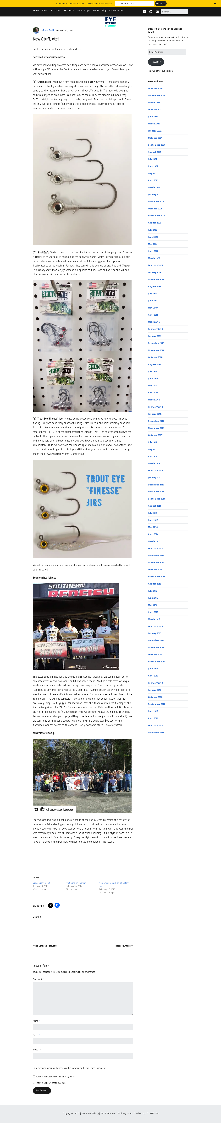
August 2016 (154, 505)
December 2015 (156, 555)
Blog (104, 10)
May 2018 (152, 385)
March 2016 (154, 541)
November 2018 (156, 350)
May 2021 (152, 173)
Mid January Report (41, 882)
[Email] (157, 11)
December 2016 (156, 484)
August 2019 (154, 286)
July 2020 (152, 229)
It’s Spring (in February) (76, 882)
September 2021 (156, 144)
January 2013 (154, 689)
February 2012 (155, 725)
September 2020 (156, 215)
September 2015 (156, 576)
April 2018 (153, 392)
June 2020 (153, 236)
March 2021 (154, 187)
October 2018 (155, 357)
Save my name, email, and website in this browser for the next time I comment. (69, 1068)
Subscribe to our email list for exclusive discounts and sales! (84, 3)
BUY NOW (55, 10)
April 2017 (153, 456)
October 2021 (155, 137)
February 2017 (155, 470)
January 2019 (154, 336)
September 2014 (156, 661)
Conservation (116, 10)
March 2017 (154, 463)
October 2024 (155, 88)
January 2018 (154, 413)
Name (36, 1020)
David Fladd (48, 30)
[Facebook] (145, 11)
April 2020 (153, 251)
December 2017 (156, 421)
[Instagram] (151, 11)
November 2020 (156, 201)
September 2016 (156, 498)
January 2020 (154, 272)
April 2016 (153, 534)
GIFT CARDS (68, 10)
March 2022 (154, 123)
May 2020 (152, 244)
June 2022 (153, 116)
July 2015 (152, 590)
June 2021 (153, 166)
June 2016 (153, 520)
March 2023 (154, 102)
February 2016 (155, 548)
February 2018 (155, 406)
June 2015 (153, 597)
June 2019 (153, 300)
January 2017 (154, 477)
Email (36, 1035)
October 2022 (155, 109)
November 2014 (156, 647)
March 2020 (154, 258)
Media (96, 10)
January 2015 (154, 633)
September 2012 (156, 704)
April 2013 (153, 675)
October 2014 (155, 654)
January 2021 (154, 194)
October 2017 (155, 435)
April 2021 (153, 180)
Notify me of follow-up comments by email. (55, 1076)
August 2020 (154, 222)
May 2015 (152, 604)
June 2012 (153, 711)
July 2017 (152, 442)
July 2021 (152, 159)
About (45, 10)
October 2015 (155, 569)
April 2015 (153, 612)
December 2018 (156, 343)
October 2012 (155, 697)
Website (37, 1049)
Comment (38, 979)
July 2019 (152, 293)
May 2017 (152, 449)
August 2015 (154, 583)
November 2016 (156, 491)
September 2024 (156, 95)
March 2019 (154, 321)
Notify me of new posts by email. (51, 1082)
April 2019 (153, 314)
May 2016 (152, 527)
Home (36, 10)
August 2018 (154, 364)
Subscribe (156, 61)
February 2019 (155, 328)
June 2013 (153, 668)
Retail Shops (83, 10)
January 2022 (154, 130)
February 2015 (155, 626)
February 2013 (155, 682)
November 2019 (156, 279)
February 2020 (155, 265)
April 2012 (153, 718)
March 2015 (154, 619)
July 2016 (152, 512)
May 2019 (152, 307)
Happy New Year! (123, 945)
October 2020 (155, 208)
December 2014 (156, 640)
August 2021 (154, 151)
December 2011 (156, 732)
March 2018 (154, 399)
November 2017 (156, 427)
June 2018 (153, 378)
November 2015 (156, 562)
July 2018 (152, 371)
